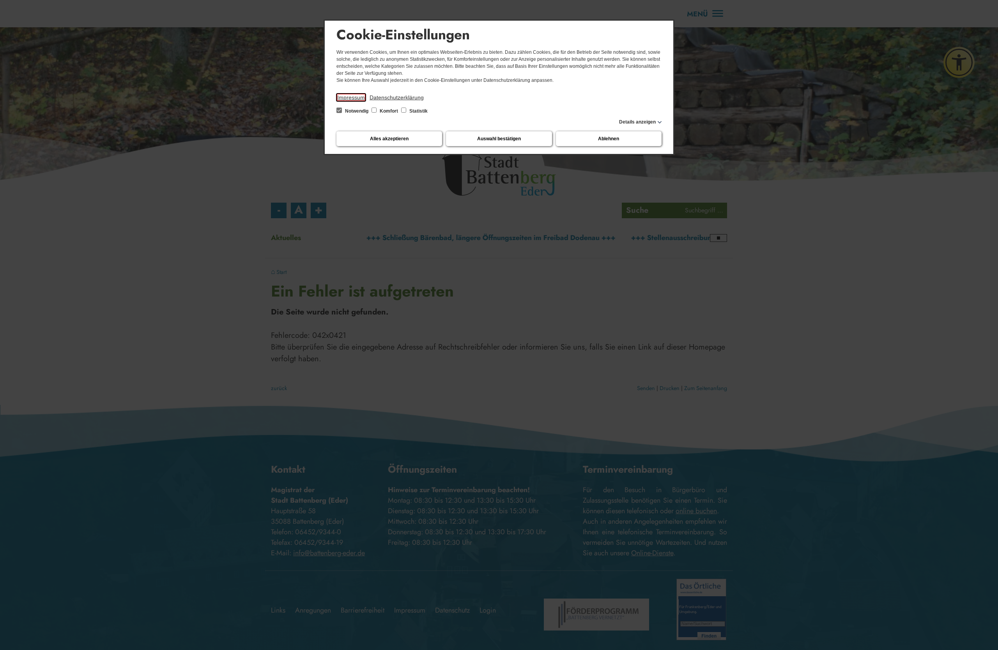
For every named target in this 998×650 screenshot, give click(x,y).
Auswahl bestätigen (499, 138)
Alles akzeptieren (389, 138)
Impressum (351, 97)
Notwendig (357, 111)
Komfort (389, 111)
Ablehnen (608, 138)
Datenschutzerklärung (397, 97)
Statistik (418, 111)
